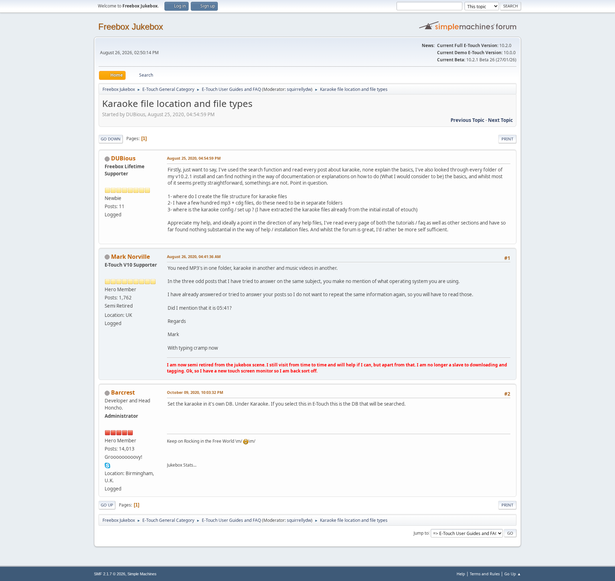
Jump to (421, 533)
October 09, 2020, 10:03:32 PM (195, 392)
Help (461, 573)
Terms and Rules (485, 573)
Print (507, 139)
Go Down (111, 139)
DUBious (123, 158)
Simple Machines (142, 574)
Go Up (107, 505)
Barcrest (123, 392)
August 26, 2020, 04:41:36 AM (194, 256)
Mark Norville (130, 257)
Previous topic (467, 120)
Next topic (500, 120)
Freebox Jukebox (130, 26)
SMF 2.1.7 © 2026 (109, 574)
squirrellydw (299, 89)
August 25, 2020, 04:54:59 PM (194, 158)
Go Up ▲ (512, 573)
